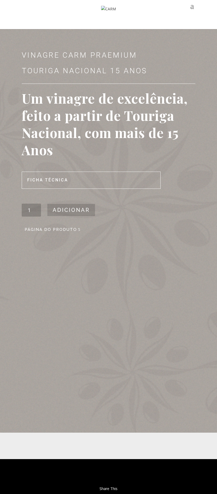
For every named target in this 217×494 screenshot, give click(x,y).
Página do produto (51, 229)
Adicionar (71, 210)
